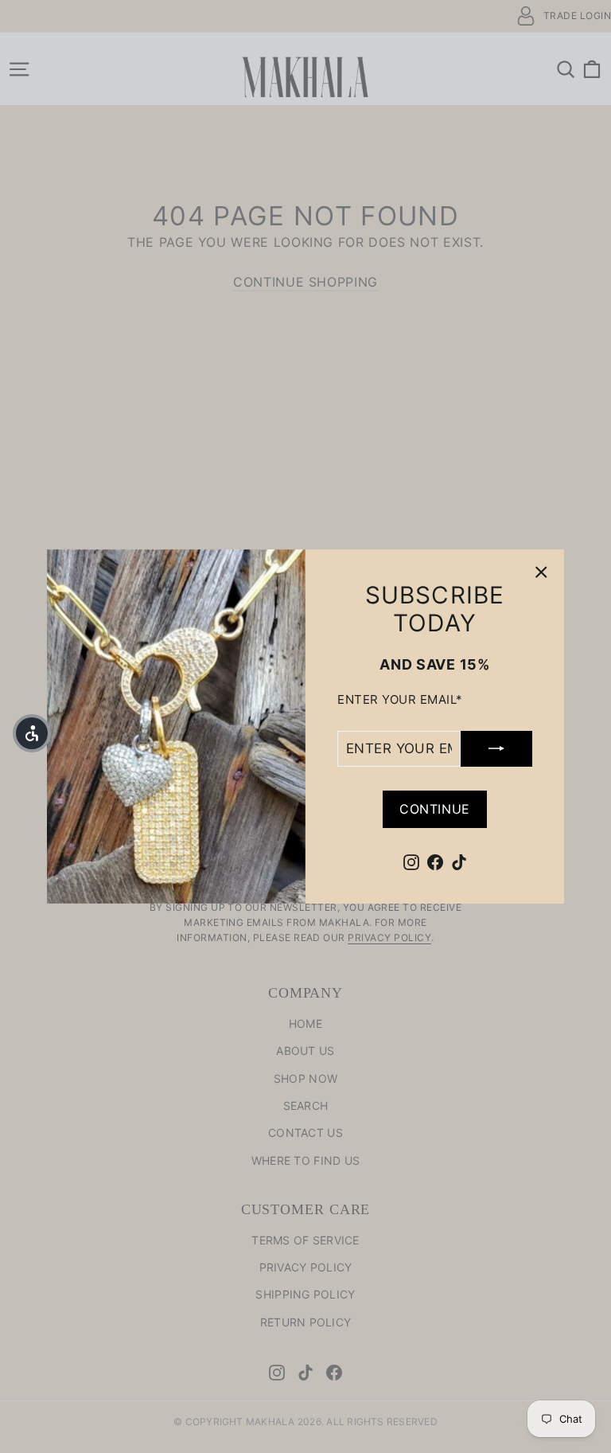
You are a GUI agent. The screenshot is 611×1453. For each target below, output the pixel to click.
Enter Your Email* (400, 700)
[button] (32, 733)
